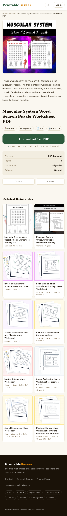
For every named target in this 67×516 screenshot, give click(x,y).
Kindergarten (37, 497)
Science (20, 492)
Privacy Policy (43, 479)
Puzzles (10, 497)
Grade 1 (51, 497)
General (13, 13)
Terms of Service (25, 479)
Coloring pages (53, 492)
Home (5, 13)
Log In (59, 5)
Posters (22, 497)
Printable (16, 5)
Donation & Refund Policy (17, 485)
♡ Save (18, 181)
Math (9, 492)
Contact (9, 479)
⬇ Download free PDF (33, 139)
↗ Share (50, 181)
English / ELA (35, 492)
